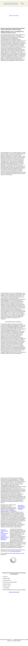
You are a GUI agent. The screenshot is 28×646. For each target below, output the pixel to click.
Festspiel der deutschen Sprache (7, 510)
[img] (14, 3)
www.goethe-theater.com (15, 551)
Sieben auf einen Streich (14, 592)
